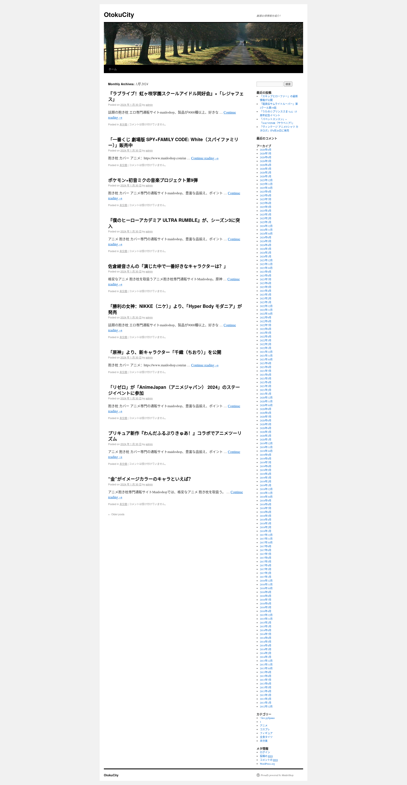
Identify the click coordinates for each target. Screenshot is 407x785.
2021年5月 (265, 378)
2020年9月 (265, 409)
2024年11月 (266, 229)
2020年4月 (265, 428)
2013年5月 (265, 687)
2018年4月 (265, 519)
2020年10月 (266, 405)
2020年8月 (265, 412)
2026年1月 (265, 176)
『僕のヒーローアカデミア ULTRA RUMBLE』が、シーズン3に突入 (174, 223)
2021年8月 (265, 367)
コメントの (269, 759)
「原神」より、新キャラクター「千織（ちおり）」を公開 (164, 352)
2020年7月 (265, 416)
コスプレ (265, 729)
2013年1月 (265, 702)
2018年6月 (265, 512)
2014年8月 (265, 630)
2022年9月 (265, 317)
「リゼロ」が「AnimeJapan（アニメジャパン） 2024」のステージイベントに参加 (174, 390)
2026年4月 (265, 165)
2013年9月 (265, 672)
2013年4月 (265, 691)
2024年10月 (266, 233)
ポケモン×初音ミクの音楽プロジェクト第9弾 (153, 180)
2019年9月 (265, 454)
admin (149, 104)
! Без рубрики (267, 718)
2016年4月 (265, 611)
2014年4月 (265, 645)
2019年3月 (265, 477)
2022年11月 (266, 309)
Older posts (116, 514)
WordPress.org (267, 763)
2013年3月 (265, 695)
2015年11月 (266, 618)
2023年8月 (265, 275)
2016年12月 (266, 580)
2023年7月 (265, 279)
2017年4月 (265, 565)
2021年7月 (265, 370)
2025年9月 (265, 191)
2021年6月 (265, 374)
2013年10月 (266, 668)
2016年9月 (265, 592)
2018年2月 (265, 527)
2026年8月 (265, 149)
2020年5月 (265, 424)
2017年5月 (265, 561)
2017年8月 (265, 550)
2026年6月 (265, 157)
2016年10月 (266, 588)
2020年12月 (266, 397)
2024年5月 (265, 241)
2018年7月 (265, 508)
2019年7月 (265, 462)
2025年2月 (265, 218)
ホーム (113, 69)
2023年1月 (265, 302)
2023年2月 (265, 298)
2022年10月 (266, 313)
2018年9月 (265, 500)
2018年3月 (265, 523)
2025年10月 (266, 187)
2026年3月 (265, 168)
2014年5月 (265, 641)
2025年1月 (265, 222)
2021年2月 (265, 390)
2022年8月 (265, 321)
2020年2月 (265, 435)
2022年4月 (265, 336)
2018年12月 (266, 489)
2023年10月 (266, 268)
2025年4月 (265, 210)
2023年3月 (265, 294)
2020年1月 (265, 439)
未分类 (123, 124)
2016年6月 (265, 603)
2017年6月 (265, 557)
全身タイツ (266, 737)
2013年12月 (266, 660)
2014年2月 (265, 653)
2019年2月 (265, 481)
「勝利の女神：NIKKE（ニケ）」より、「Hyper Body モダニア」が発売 (175, 309)
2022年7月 (265, 325)
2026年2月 (265, 172)
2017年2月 (265, 573)
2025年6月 (265, 203)
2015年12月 (266, 615)
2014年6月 (265, 637)
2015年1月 (265, 626)
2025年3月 (265, 214)
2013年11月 (266, 664)
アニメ (264, 725)
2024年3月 (265, 248)
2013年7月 (265, 679)
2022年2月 (265, 344)
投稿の (266, 756)
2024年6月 (265, 237)
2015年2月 (265, 622)
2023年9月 (265, 271)
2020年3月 (265, 431)
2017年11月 (266, 538)
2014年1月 (265, 657)
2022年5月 (265, 332)
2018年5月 (265, 515)
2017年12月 (266, 534)
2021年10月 (266, 359)
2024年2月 (265, 252)
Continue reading (205, 158)
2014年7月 (265, 634)
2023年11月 (266, 264)
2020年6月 (265, 420)
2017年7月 (265, 554)
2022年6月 (265, 329)
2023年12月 (266, 260)
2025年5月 (265, 206)
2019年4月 (265, 473)
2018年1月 (265, 531)
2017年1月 (265, 576)
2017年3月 (265, 569)
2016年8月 (265, 595)
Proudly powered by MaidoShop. (277, 775)
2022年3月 (265, 340)
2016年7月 (265, 599)
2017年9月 (265, 546)
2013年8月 (265, 676)
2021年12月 (266, 351)
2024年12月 (266, 226)
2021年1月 (265, 393)
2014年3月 (265, 649)
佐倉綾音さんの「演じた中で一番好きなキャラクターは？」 (168, 266)
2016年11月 (266, 584)
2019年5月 (265, 470)
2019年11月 (266, 447)
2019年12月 (266, 443)
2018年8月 (265, 504)
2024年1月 (265, 256)
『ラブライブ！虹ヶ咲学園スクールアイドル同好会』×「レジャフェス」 (176, 96)
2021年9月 (265, 363)
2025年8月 (265, 195)
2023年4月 (265, 290)
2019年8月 (265, 458)
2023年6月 (265, 283)
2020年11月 (266, 401)
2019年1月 (265, 485)
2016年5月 (265, 607)
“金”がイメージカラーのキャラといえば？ (150, 478)
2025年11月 (266, 184)
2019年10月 (266, 451)
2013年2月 (265, 698)
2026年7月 (265, 153)
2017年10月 (266, 542)
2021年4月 (265, 382)
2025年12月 (266, 180)
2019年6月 (265, 466)
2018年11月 (266, 493)
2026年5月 (265, 161)
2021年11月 (266, 355)
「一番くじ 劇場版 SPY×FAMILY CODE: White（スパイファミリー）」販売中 (173, 142)
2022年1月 (265, 348)
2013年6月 (265, 683)
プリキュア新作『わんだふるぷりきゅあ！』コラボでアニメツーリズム (175, 436)
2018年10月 (266, 496)
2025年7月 (265, 199)
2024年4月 (265, 245)
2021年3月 (265, 386)
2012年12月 (266, 706)
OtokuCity (119, 14)
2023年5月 (265, 287)
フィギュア (266, 733)
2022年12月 (266, 306)
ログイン (265, 752)
